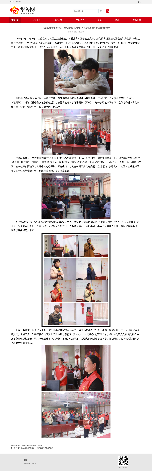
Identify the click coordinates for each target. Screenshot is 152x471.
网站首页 (15, 20)
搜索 (101, 11)
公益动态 (36, 20)
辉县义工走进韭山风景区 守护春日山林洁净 (29, 445)
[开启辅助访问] (142, 2)
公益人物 (58, 20)
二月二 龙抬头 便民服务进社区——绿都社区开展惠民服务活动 (34, 448)
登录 (139, 2)
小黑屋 (26, 460)
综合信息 (137, 20)
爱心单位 (80, 20)
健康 (117, 20)
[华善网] (23, 10)
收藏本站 (18, 1)
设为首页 (12, 1)
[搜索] (107, 11)
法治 (100, 20)
